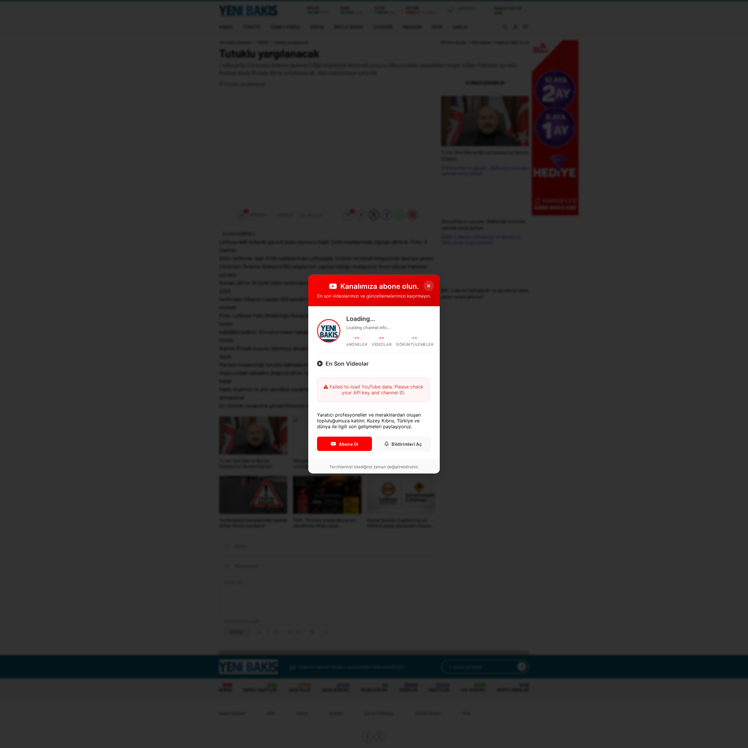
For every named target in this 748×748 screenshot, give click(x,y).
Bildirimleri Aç (407, 444)
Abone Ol (348, 444)
